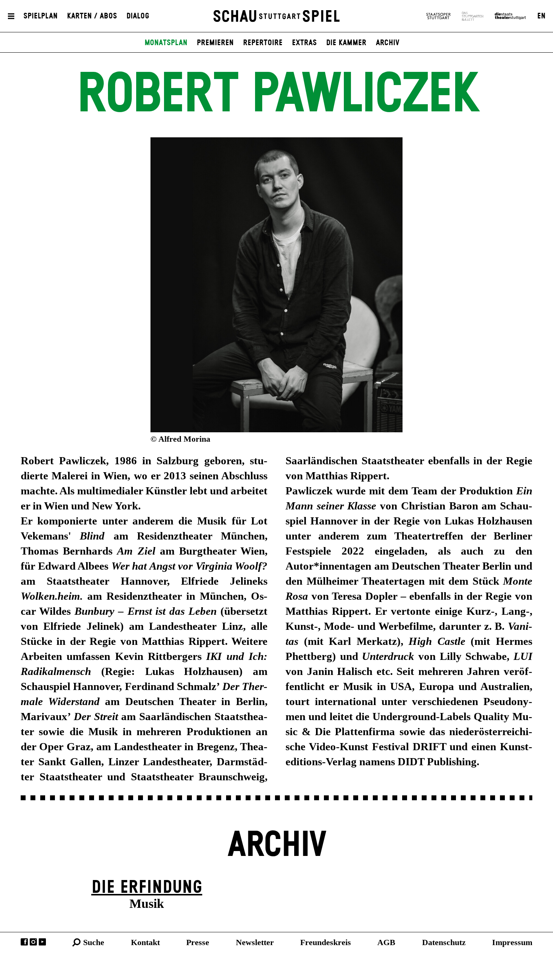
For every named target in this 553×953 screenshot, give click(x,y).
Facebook (24, 941)
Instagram (33, 941)
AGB (386, 942)
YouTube (42, 941)
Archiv (388, 43)
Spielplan (40, 16)
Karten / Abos (92, 16)
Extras (304, 43)
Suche (93, 942)
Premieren (215, 43)
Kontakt (145, 942)
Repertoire (263, 43)
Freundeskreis (325, 942)
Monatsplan (165, 43)
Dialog (137, 16)
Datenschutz (444, 942)
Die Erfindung (146, 888)
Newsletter (255, 942)
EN (541, 16)
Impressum (512, 942)
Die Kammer (346, 43)
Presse (197, 942)
